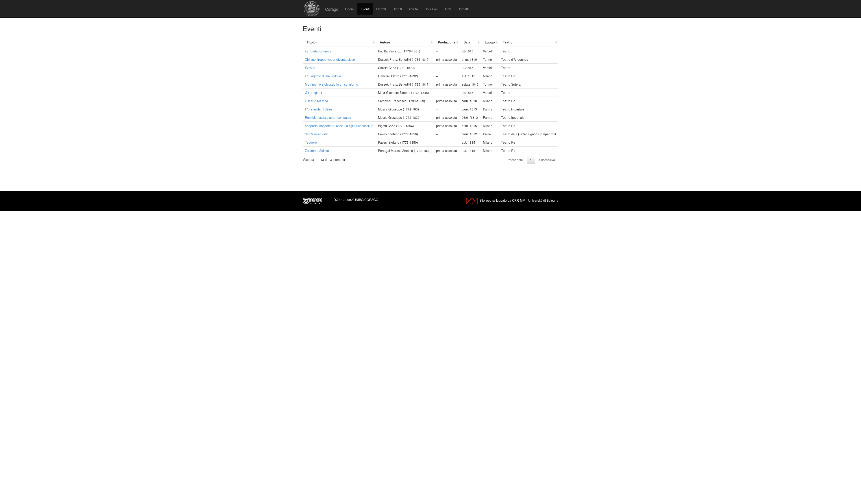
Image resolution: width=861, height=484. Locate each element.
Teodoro (311, 142)
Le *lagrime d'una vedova (323, 76)
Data (466, 42)
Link (448, 9)
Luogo (490, 42)
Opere (349, 9)
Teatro (508, 42)
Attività (413, 9)
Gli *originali (313, 92)
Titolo (311, 42)
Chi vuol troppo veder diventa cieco (330, 59)
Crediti (397, 9)
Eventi (365, 9)
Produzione (446, 42)
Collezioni (431, 9)
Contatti (463, 9)
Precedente (515, 160)
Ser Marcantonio (316, 134)
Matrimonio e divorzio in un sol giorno (331, 84)
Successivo (547, 160)
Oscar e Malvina (316, 101)
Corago (331, 9)
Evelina (310, 67)
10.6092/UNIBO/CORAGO (359, 199)
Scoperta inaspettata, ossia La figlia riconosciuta (339, 125)
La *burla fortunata (318, 51)
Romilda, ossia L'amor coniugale (328, 117)
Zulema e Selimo (317, 150)
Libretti (381, 9)
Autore (385, 42)
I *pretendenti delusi (319, 109)
